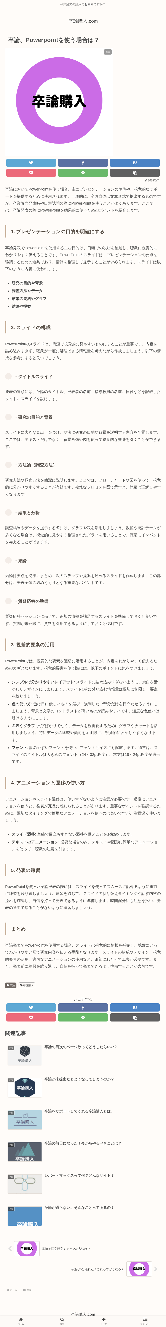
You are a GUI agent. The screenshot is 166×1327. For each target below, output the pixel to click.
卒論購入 (28, 985)
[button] (151, 731)
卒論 (12, 985)
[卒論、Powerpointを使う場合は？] (135, 163)
